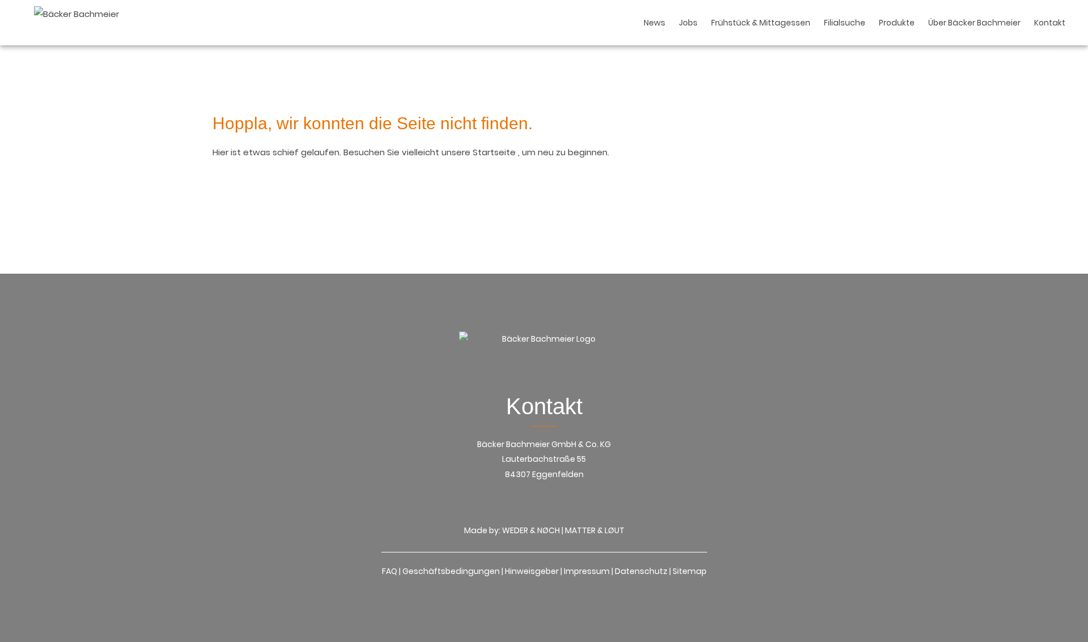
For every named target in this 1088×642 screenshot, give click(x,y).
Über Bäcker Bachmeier (974, 22)
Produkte (897, 22)
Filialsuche (844, 22)
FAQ (389, 571)
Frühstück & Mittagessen (760, 22)
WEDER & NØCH (531, 530)
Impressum (587, 571)
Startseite (495, 152)
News (654, 22)
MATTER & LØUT (594, 530)
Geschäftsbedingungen (451, 571)
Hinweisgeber (532, 571)
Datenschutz (641, 571)
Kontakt (1049, 22)
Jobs (688, 22)
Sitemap (690, 571)
